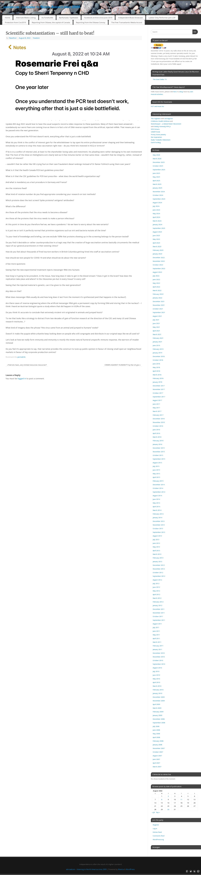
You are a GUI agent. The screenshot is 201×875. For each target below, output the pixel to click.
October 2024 (158, 195)
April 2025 (156, 180)
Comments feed (158, 836)
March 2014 (157, 510)
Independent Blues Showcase (130, 17)
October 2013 (158, 528)
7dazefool (12, 38)
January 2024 (157, 224)
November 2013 (159, 525)
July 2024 (156, 206)
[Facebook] (186, 5)
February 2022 (158, 294)
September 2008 (159, 723)
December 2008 (159, 719)
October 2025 (158, 166)
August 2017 (157, 400)
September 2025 (159, 169)
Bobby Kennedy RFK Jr (162, 126)
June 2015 (156, 470)
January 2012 (157, 605)
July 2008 (156, 726)
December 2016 (159, 419)
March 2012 (157, 598)
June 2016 (156, 430)
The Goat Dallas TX (160, 79)
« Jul (153, 812)
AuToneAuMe (47, 17)
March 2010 (157, 686)
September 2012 (159, 576)
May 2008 (156, 734)
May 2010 (156, 679)
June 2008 (156, 730)
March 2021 (157, 334)
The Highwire (156, 118)
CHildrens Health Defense (160, 121)
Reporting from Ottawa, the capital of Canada (51, 22)
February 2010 (158, 690)
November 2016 (159, 422)
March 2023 (157, 246)
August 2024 (157, 202)
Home (7, 17)
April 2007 (156, 763)
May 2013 (156, 547)
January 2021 (157, 342)
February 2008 (158, 741)
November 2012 (159, 569)
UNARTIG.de (155, 132)
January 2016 (157, 444)
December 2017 (159, 386)
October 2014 (158, 488)
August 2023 (157, 232)
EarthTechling (156, 142)
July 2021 (156, 320)
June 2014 (156, 499)
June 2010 (156, 675)
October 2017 (158, 393)
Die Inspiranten (156, 137)
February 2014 (158, 514)
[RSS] (194, 5)
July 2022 (156, 276)
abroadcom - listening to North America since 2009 (41, 6)
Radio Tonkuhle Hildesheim (160, 140)
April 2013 (156, 550)
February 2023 (158, 250)
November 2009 (159, 701)
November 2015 (159, 452)
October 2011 (158, 616)
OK (194, 32)
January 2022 (157, 298)
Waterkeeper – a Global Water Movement (166, 124)
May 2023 (156, 239)
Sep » (158, 812)
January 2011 (157, 649)
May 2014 (156, 503)
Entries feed (157, 832)
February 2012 (158, 602)
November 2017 (159, 389)
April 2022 (156, 287)
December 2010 (159, 653)
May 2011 (156, 635)
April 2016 (156, 433)
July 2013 (156, 539)
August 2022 (157, 272)
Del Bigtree (168, 118)
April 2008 (156, 737)
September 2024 (159, 199)
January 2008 (157, 745)
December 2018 (159, 356)
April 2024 (156, 217)
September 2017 (159, 397)
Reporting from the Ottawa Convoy (90, 22)
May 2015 (156, 474)
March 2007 (157, 767)
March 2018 (157, 375)
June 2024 (156, 210)
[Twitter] (190, 5)
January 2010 (157, 693)
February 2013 (158, 558)
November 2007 (159, 748)
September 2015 (159, 459)
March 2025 (157, 184)
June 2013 (156, 543)
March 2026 (157, 159)
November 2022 (159, 261)
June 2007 (156, 759)
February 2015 (158, 481)
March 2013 (157, 554)
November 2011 (159, 613)
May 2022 (156, 283)
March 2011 (157, 642)
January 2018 (157, 382)
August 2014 (157, 495)
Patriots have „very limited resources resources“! (27, 365)
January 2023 (157, 254)
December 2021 (159, 301)
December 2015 (159, 448)
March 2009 (157, 708)
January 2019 (157, 353)
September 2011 (159, 620)
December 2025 (159, 162)
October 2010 (158, 660)
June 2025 (156, 173)
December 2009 (159, 697)
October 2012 (158, 572)
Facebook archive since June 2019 (98, 17)
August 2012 (157, 580)
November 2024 (159, 191)
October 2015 (158, 455)
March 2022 (157, 290)
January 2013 (157, 561)
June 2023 (156, 235)
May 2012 (156, 591)
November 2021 (159, 305)
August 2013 (157, 536)
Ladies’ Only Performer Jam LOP (162, 17)
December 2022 (159, 257)
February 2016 (158, 441)
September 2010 (159, 664)
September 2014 (159, 492)
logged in (22, 378)
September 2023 (159, 228)
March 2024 (157, 221)
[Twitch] (197, 5)
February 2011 (158, 646)
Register (156, 825)
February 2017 (158, 415)
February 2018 (158, 378)
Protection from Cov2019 (15, 22)
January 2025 (157, 188)
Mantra (121, 869)
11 (181, 799)
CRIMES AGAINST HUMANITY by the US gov (123, 365)
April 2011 (156, 638)
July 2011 (156, 627)
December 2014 (159, 484)
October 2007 (158, 752)
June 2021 (156, 323)
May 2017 (156, 408)
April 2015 (156, 477)
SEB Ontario (155, 129)
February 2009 (158, 712)
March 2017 (157, 411)
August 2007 (157, 756)
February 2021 (158, 338)
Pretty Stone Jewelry (158, 134)
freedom (36, 38)
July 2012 (156, 583)
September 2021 (159, 312)
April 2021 (156, 331)
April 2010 (156, 682)
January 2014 (157, 517)
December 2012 (159, 565)
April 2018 (156, 371)
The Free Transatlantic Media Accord (126, 22)
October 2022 (158, 265)
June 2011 (156, 631)
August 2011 (157, 624)
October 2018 (158, 360)
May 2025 (156, 177)
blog (181, 92)
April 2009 (156, 704)
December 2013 (159, 521)
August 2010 (157, 668)
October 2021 (158, 309)
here (175, 92)
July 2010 (156, 671)
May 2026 (156, 155)
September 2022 (159, 268)
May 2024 (156, 213)
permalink (21, 357)
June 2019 (156, 345)
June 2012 (156, 587)
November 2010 (159, 657)
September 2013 (159, 532)
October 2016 (158, 426)
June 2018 (156, 364)
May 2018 (156, 367)
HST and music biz (157, 106)
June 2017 (156, 404)
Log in (155, 828)
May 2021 (156, 327)
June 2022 (156, 279)
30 (168, 809)
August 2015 (157, 463)
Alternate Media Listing (26, 17)
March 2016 (157, 437)
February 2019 (158, 349)
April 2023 (156, 243)
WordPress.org (158, 839)
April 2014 (156, 506)
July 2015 (156, 466)
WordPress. (130, 869)
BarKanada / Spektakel (68, 17)
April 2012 (156, 594)
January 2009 (157, 715)
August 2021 (157, 316)
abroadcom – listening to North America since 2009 (86, 869)
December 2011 (159, 609)
